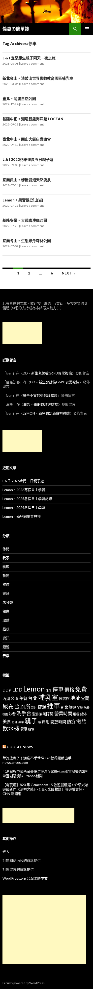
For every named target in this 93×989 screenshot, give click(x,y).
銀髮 (5, 647)
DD (5, 690)
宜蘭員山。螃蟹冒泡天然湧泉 (26, 179)
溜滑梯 (37, 714)
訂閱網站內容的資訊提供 (21, 860)
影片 (34, 707)
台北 (32, 698)
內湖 (6, 698)
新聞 (5, 575)
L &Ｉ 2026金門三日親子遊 (23, 481)
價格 (69, 689)
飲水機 (11, 728)
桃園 (5, 714)
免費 (81, 689)
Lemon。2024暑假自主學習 (23, 507)
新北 (64, 707)
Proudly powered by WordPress (23, 983)
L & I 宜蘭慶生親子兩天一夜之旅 (29, 58)
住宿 (49, 690)
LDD (17, 689)
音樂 (5, 656)
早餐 (80, 707)
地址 (75, 698)
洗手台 (23, 713)
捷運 (42, 707)
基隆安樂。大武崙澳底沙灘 (24, 220)
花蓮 (15, 722)
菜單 (21, 722)
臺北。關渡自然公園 (19, 98)
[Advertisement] (22, 333)
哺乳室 (48, 697)
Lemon (34, 688)
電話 (81, 721)
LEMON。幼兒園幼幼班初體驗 (46, 413)
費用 (46, 721)
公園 (15, 698)
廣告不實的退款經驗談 (40, 395)
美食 (6, 721)
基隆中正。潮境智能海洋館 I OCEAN (32, 119)
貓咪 (5, 629)
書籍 (5, 593)
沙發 (12, 714)
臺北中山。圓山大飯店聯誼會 (26, 139)
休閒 (5, 549)
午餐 (23, 698)
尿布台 (11, 706)
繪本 (84, 714)
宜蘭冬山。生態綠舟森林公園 (26, 240)
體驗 (31, 729)
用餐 (76, 714)
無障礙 (48, 714)
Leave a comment (32, 63)
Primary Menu (87, 29)
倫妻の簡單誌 (15, 28)
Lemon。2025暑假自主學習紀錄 (27, 498)
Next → (69, 273)
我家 (5, 558)
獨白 (5, 611)
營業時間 (63, 713)
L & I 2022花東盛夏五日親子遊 (27, 159)
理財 (5, 620)
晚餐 (87, 707)
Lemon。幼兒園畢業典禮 (21, 516)
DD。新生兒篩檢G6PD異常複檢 (47, 373)
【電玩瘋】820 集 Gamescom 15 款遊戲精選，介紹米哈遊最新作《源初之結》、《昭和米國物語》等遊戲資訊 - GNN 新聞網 (45, 789)
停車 (58, 689)
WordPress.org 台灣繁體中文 (25, 878)
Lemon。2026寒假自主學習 (23, 490)
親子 (31, 720)
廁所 (25, 707)
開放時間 (58, 721)
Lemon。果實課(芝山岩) (22, 200)
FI (10, 690)
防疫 (71, 721)
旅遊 (5, 584)
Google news (20, 747)
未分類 (7, 602)
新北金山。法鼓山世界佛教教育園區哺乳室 (37, 78)
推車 (53, 706)
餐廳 (23, 729)
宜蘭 (85, 698)
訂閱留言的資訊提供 (18, 869)
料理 (5, 567)
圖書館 (64, 698)
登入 (5, 851)
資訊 (5, 638)
